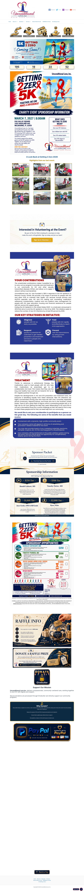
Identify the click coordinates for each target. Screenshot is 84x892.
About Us (14, 21)
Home (10, 21)
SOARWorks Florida (46, 21)
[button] (16, 21)
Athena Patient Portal (36, 21)
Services (28, 21)
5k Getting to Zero (55, 21)
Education (21, 21)
